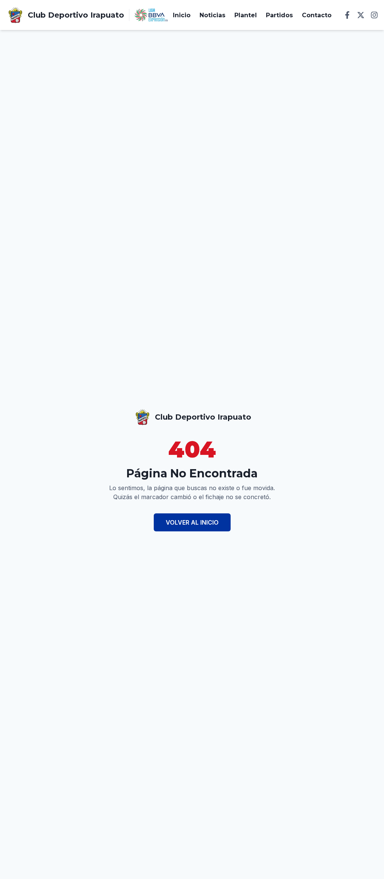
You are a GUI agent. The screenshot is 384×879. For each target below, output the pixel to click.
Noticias (212, 15)
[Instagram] (374, 15)
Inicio (181, 15)
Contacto (317, 15)
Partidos (279, 15)
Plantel (245, 15)
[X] (360, 15)
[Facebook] (347, 15)
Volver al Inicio (192, 522)
